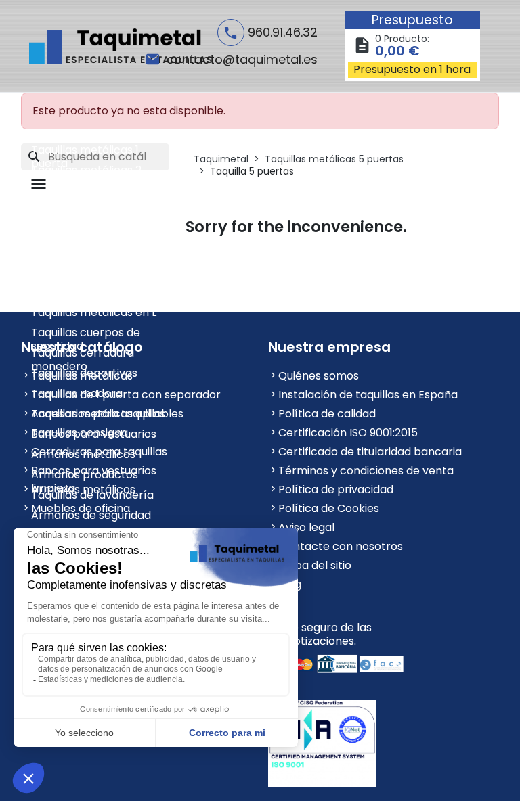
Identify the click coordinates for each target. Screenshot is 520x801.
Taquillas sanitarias (81, 251)
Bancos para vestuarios (93, 434)
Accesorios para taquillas (98, 413)
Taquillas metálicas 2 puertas (86, 171)
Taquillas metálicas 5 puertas (86, 232)
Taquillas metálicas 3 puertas (86, 192)
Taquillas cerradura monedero (82, 354)
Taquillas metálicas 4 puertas (87, 212)
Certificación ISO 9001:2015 (348, 432)
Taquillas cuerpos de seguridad (85, 334)
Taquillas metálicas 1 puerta (85, 151)
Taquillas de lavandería (92, 495)
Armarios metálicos (83, 454)
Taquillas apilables (79, 271)
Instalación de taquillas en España (368, 395)
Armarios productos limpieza (84, 476)
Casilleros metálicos (84, 292)
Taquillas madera (77, 393)
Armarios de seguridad (91, 515)
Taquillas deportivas (84, 373)
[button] (40, 184)
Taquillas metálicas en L (93, 312)
